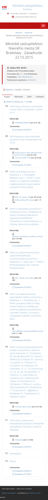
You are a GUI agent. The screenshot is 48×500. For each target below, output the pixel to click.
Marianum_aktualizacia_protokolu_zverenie (27, 236)
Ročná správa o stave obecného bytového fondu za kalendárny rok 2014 (26, 139)
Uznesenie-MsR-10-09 (23, 158)
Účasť (29, 96)
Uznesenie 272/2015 (22, 245)
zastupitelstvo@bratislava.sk (25, 17)
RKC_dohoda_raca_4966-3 (25, 278)
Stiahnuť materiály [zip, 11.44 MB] (19, 101)
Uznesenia (40, 96)
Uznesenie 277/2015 (22, 474)
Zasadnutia (28, 32)
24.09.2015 (32, 80)
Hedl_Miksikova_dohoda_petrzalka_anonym (28, 331)
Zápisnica (9, 89)
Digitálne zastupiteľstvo (9, 493)
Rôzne (13, 461)
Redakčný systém (34, 493)
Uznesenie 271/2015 (22, 165)
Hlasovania (19, 96)
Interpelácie (15, 453)
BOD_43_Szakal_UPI (22, 197)
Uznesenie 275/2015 (22, 413)
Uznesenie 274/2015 (22, 340)
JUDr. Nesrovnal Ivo (25, 77)
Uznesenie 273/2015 (22, 287)
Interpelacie (19, 440)
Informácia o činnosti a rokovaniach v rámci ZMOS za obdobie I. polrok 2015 (26, 109)
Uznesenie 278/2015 (22, 471)
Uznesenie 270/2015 (22, 129)
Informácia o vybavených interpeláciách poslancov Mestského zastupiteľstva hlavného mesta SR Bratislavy (27, 425)
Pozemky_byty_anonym (23, 406)
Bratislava (19, 32)
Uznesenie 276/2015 (22, 446)
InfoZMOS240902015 (22, 122)
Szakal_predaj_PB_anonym (25, 200)
